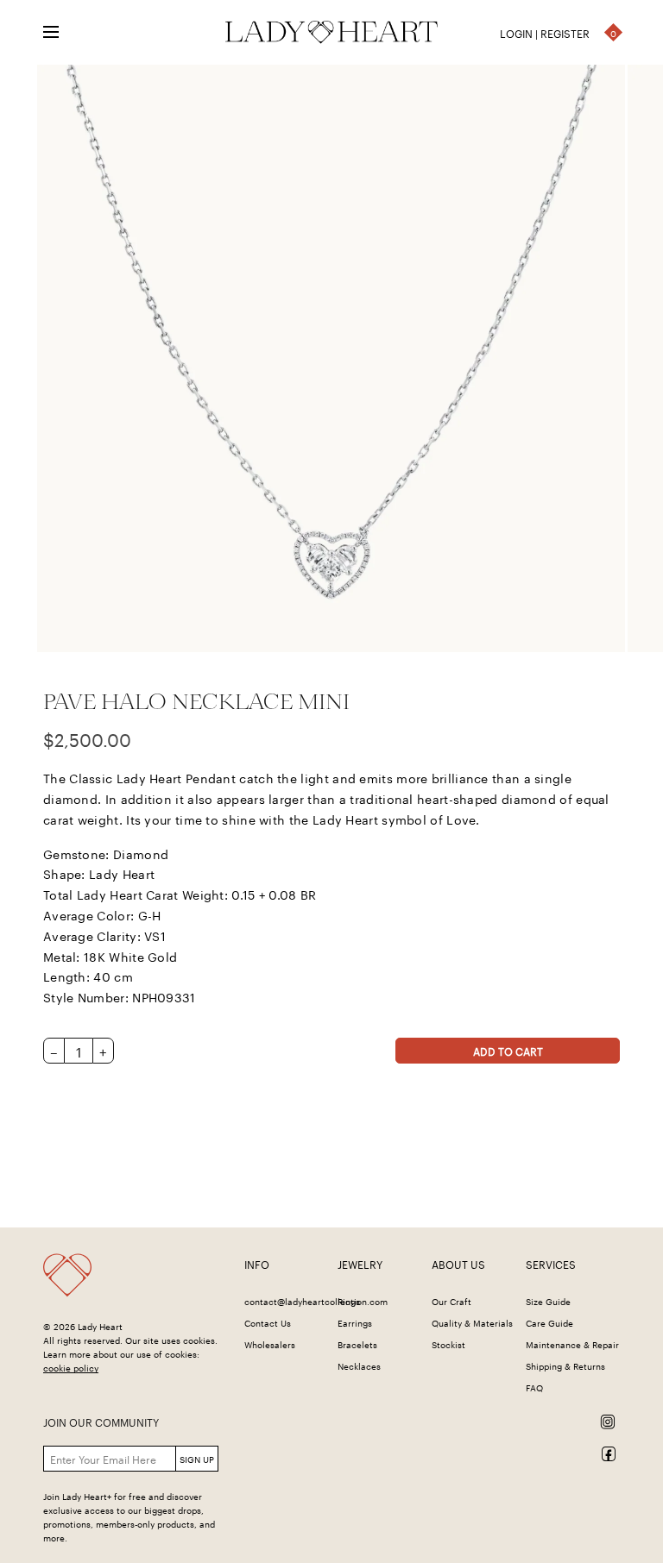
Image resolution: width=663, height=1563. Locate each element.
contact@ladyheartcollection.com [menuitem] (316, 1301)
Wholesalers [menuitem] (269, 1344)
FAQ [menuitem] (534, 1387)
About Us (458, 1263)
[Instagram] (432, 1422)
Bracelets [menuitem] (357, 1344)
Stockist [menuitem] (448, 1344)
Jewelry (360, 1263)
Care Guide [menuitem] (549, 1322)
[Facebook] (432, 1454)
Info (256, 1263)
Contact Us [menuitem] (267, 1322)
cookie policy (70, 1367)
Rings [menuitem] (349, 1301)
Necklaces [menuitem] (359, 1365)
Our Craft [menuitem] (451, 1301)
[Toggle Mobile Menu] (62, 33)
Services (551, 1263)
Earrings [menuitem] (355, 1322)
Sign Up (197, 1459)
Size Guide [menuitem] (548, 1301)
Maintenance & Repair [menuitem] (572, 1344)
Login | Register (545, 32)
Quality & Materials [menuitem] (472, 1322)
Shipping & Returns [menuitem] (565, 1365)
